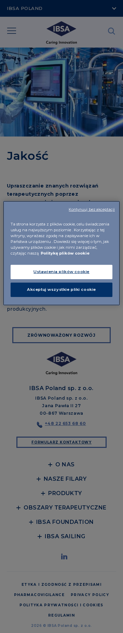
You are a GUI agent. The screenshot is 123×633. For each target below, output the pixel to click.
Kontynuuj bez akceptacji (92, 209)
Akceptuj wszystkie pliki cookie (61, 289)
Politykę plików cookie (65, 253)
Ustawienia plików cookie (61, 271)
